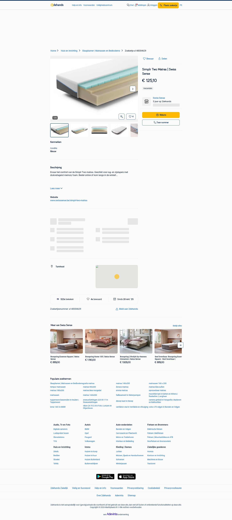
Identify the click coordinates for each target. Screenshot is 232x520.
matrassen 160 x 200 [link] (157, 383)
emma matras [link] (122, 390)
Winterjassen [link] (121, 463)
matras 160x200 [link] (90, 395)
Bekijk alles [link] (177, 326)
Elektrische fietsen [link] (154, 429)
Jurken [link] (119, 451)
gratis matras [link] (88, 383)
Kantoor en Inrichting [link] (156, 455)
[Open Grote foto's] (122, 117)
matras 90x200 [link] (89, 387)
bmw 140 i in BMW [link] (58, 407)
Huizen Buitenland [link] (92, 459)
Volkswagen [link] (90, 441)
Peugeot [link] (88, 437)
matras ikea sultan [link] (156, 387)
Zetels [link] (55, 451)
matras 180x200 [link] (57, 390)
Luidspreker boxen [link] (61, 433)
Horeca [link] (150, 451)
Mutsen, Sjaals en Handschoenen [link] (130, 455)
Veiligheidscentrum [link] (104, 5)
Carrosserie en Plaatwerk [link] (126, 433)
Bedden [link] (56, 455)
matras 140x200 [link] (123, 383)
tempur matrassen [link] (58, 387)
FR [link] (181, 5)
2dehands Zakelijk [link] (59, 488)
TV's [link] (55, 441)
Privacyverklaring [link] (135, 488)
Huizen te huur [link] (91, 455)
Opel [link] (86, 433)
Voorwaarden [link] (89, 5)
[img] (59, 130)
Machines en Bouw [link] (155, 459)
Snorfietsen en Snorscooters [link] (159, 441)
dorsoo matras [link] (122, 387)
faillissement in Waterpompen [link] (128, 395)
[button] (140, 5)
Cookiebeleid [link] (154, 488)
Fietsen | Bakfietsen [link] (155, 433)
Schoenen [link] (120, 459)
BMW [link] (87, 429)
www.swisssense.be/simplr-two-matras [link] (68, 200)
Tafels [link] (55, 463)
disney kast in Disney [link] (124, 401)
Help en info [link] (77, 5)
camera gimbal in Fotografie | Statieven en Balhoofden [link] (165, 401)
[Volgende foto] (133, 89)
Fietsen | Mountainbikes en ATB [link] (160, 437)
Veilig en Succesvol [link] (81, 488)
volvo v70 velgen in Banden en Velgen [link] (164, 407)
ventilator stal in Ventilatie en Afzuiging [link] (132, 407)
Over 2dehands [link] (104, 495)
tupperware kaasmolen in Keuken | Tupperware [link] (64, 401)
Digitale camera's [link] (60, 429)
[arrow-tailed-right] (180, 345)
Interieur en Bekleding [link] (125, 441)
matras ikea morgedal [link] (92, 390)
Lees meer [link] (55, 188)
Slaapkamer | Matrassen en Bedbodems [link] (66, 383)
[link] (60, 5)
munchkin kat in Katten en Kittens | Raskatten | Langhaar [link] (163, 395)
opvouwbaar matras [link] (157, 390)
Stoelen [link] (56, 459)
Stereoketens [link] (58, 437)
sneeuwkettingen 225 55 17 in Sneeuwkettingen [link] (95, 401)
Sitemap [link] (132, 495)
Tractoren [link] (151, 463)
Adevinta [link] (119, 495)
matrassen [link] (54, 395)
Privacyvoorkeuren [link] (173, 488)
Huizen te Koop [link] (91, 451)
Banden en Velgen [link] (123, 429)
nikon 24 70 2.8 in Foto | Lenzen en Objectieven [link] (97, 407)
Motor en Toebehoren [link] (125, 437)
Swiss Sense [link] (159, 98)
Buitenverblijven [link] (91, 463)
